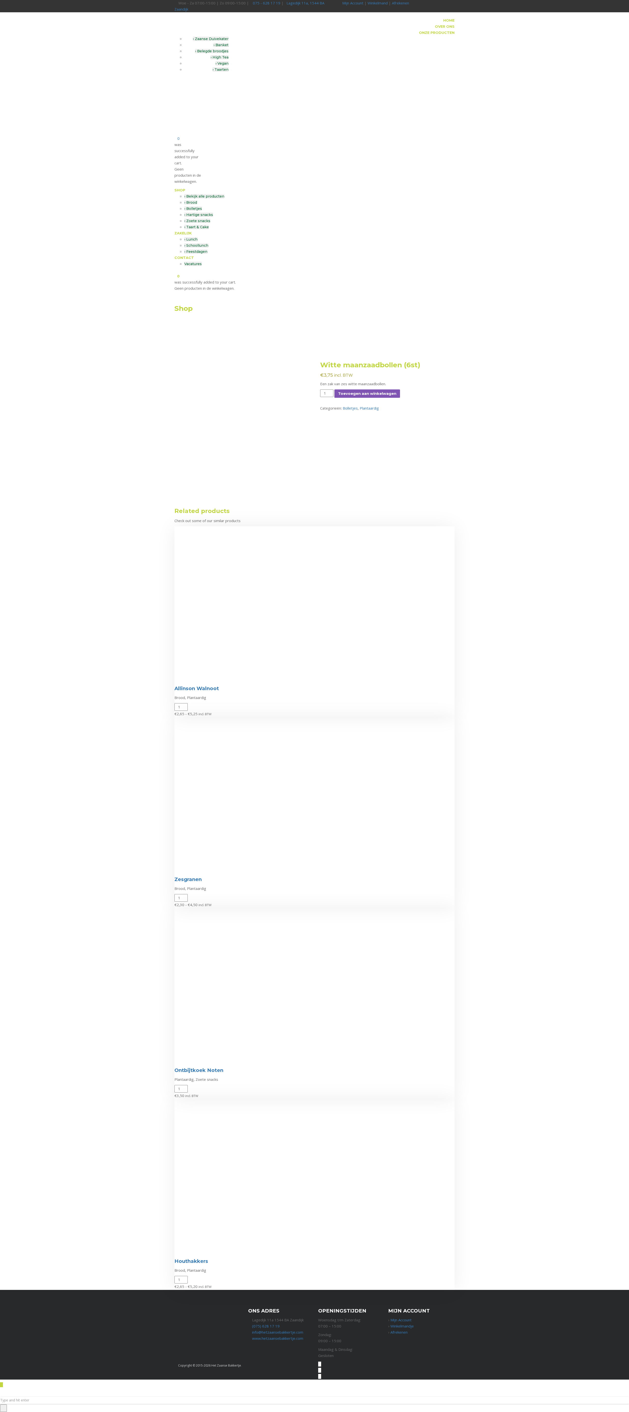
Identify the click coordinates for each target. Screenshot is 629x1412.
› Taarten (221, 69)
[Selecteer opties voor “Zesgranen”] (180, 867)
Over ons (445, 26)
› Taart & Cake (196, 227)
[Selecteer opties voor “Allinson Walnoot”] (180, 676)
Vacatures (193, 264)
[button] (180, 1058)
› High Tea (220, 57)
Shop (179, 190)
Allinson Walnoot (196, 688)
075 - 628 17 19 (266, 2)
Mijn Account (352, 2)
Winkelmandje (402, 1326)
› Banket (221, 45)
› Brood (190, 202)
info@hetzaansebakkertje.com (277, 1332)
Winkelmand (378, 2)
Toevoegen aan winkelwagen (367, 393)
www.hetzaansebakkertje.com (277, 1338)
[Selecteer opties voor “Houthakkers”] (180, 1249)
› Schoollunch (196, 245)
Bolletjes (350, 408)
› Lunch (191, 239)
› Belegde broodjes (212, 51)
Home (449, 20)
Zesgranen (188, 879)
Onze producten (437, 32)
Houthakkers (191, 1261)
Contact (184, 258)
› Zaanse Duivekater (211, 39)
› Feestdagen (195, 251)
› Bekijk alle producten (204, 196)
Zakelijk (183, 233)
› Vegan (222, 63)
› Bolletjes (193, 208)
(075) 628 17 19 (266, 1326)
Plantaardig (369, 408)
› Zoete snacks (197, 221)
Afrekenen (400, 2)
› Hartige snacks (198, 215)
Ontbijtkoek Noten (198, 1070)
